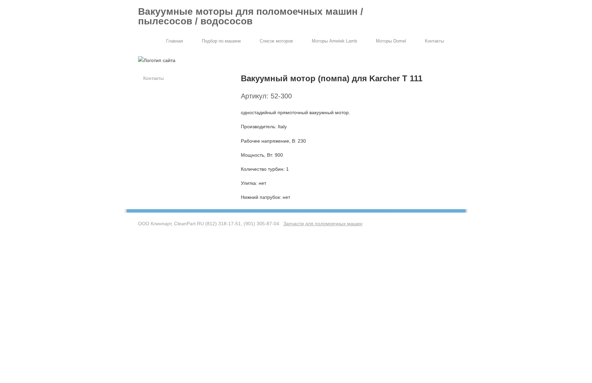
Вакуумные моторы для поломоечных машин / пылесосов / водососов (250, 16)
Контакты (434, 41)
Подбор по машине (221, 41)
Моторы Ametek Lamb (334, 41)
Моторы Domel (391, 41)
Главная (174, 41)
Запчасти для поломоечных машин (322, 223)
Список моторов (276, 41)
